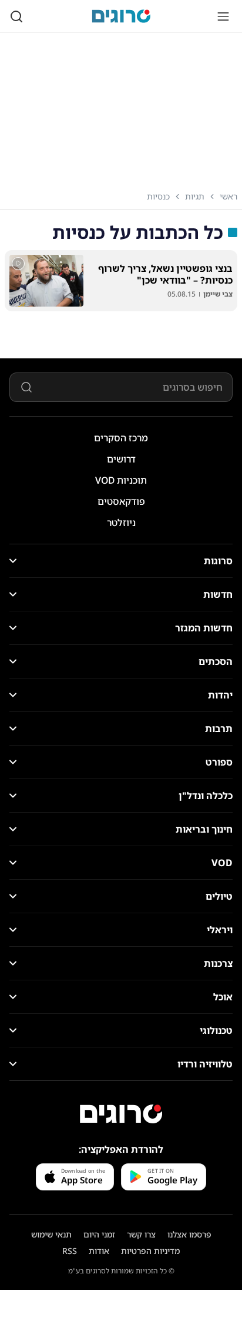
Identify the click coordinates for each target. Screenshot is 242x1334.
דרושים (121, 459)
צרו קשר (141, 1234)
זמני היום (99, 1234)
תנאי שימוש (51, 1234)
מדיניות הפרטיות (150, 1250)
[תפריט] (223, 16)
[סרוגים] (121, 1114)
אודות (99, 1250)
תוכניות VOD (121, 480)
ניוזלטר (121, 522)
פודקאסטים (121, 501)
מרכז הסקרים (121, 437)
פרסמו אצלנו (189, 1234)
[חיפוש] (16, 16)
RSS (69, 1250)
